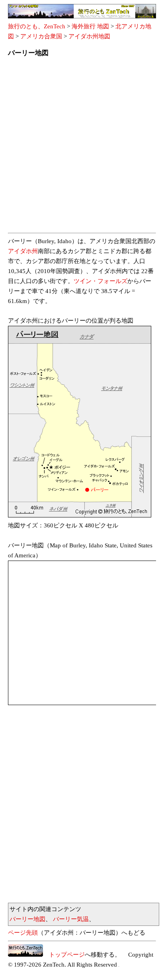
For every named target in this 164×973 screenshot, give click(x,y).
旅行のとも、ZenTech (36, 26)
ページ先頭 (23, 932)
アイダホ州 (23, 251)
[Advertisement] (82, 147)
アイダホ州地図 (89, 36)
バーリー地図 (27, 919)
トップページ (64, 954)
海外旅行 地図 (90, 26)
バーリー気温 (71, 919)
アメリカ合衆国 (41, 36)
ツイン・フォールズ (100, 281)
